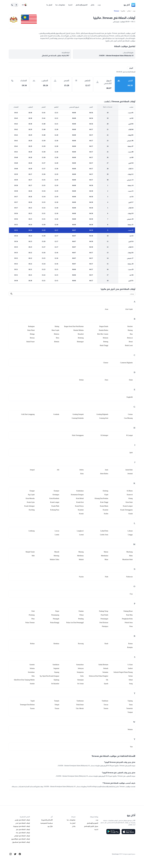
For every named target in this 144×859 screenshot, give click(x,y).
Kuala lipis (31, 502)
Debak (81, 380)
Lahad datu (104, 531)
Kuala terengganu (126, 510)
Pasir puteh (104, 615)
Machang (129, 552)
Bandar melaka (78, 330)
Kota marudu (30, 498)
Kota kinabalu (54, 498)
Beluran (105, 338)
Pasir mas (129, 615)
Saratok (32, 665)
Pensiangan (104, 619)
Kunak (81, 514)
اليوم (131, 68)
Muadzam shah (127, 559)
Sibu (33, 676)
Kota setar (129, 502)
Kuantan (81, 510)
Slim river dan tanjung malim (24, 680)
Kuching (32, 510)
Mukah (81, 559)
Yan (131, 747)
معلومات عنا (60, 5)
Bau (131, 334)
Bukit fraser (30, 342)
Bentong (81, 338)
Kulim (106, 514)
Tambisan (105, 701)
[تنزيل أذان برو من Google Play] (113, 831)
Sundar (32, 684)
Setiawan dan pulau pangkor (98, 676)
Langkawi (80, 531)
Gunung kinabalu (78, 418)
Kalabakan (80, 491)
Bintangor (80, 342)
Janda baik (129, 470)
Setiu (82, 676)
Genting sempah (78, 414)
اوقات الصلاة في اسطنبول (21, 842)
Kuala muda (104, 506)
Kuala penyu (79, 506)
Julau (82, 474)
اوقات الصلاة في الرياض (22, 836)
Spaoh (106, 684)
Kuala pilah (55, 506)
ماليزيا (123, 11)
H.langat (129, 435)
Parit (33, 611)
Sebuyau (81, 668)
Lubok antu (104, 535)
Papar (57, 611)
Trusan (57, 708)
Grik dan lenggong (28, 414)
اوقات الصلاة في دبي (23, 829)
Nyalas (81, 577)
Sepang (56, 672)
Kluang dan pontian (101, 498)
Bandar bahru (103, 330)
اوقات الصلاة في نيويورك (21, 826)
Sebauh (105, 668)
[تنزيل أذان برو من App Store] (128, 831)
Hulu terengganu (78, 435)
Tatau (131, 705)
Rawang (81, 644)
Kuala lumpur (128, 506)
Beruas (32, 338)
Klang (131, 498)
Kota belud (80, 498)
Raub (106, 644)
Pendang (32, 615)
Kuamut (105, 510)
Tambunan (80, 701)
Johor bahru (104, 474)
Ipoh (131, 453)
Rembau (56, 644)
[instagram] (10, 854)
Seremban (31, 672)
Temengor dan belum (27, 705)
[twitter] (15, 854)
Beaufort (81, 334)
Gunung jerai (103, 418)
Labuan (130, 531)
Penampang (55, 615)
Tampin (56, 701)
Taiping (130, 701)
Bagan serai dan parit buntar (74, 326)
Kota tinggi (104, 502)
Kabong (105, 491)
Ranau (130, 644)
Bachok (130, 326)
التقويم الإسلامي (81, 5)
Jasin (106, 470)
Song (131, 684)
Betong (105, 342)
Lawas (57, 531)
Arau (106, 309)
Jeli (58, 470)
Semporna (80, 672)
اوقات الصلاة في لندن (22, 823)
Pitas (33, 619)
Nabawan (129, 577)
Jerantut (130, 474)
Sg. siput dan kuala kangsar (49, 676)
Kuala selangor (29, 506)
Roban (32, 644)
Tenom (106, 708)
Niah (106, 577)
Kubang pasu (54, 510)
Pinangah (56, 619)
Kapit (106, 495)
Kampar (56, 491)
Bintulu (56, 342)
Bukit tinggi (104, 345)
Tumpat (130, 712)
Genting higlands (102, 414)
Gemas (130, 414)
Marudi (56, 552)
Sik (107, 680)
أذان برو (127, 5)
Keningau (56, 495)
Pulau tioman (30, 623)
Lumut (81, 535)
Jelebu (81, 470)
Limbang (32, 531)
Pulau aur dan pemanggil (75, 623)
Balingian (31, 326)
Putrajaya (105, 626)
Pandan (81, 611)
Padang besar (128, 611)
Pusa (131, 626)
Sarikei (130, 668)
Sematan (105, 672)
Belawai (130, 338)
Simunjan (80, 680)
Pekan (81, 615)
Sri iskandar (55, 684)
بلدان (92, 5)
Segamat (56, 668)
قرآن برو (50, 826)
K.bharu (130, 491)
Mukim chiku (54, 559)
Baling (57, 326)
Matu (131, 556)
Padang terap (103, 611)
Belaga (32, 334)
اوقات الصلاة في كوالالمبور (20, 839)
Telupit (57, 705)
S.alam (130, 665)
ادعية (70, 5)
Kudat (131, 514)
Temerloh (129, 708)
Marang (81, 552)
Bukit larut (129, 345)
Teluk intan (80, 705)
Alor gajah (129, 309)
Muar (106, 559)
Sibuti (131, 680)
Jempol (32, 470)
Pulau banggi (54, 623)
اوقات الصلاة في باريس (22, 820)
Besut (131, 342)
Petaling (81, 619)
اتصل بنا (49, 5)
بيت (99, 5)
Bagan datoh (103, 326)
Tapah (32, 701)
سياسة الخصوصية (46, 823)
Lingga (130, 535)
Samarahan (80, 665)
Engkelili (130, 397)
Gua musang (128, 418)
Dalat (131, 380)
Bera (57, 338)
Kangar (32, 491)
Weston (130, 729)
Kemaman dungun (77, 495)
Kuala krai (80, 502)
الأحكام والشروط (47, 820)
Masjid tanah (30, 552)
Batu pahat (31, 330)
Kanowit (130, 495)
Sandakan (56, 665)
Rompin (130, 647)
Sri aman (80, 684)
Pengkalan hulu (127, 619)
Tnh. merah (80, 708)
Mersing (56, 556)
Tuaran (32, 708)
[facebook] (20, 854)
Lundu (57, 535)
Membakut (104, 556)
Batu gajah (55, 330)
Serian (130, 676)
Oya (131, 594)
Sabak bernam (103, 665)
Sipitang (56, 680)
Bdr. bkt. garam (102, 334)
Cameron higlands (126, 363)
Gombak (56, 414)
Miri (33, 556)
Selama (32, 668)
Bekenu (56, 334)
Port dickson (104, 623)
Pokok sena (129, 623)
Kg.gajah (31, 495)
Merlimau (80, 556)
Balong (130, 330)
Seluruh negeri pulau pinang (123, 672)
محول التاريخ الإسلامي (91, 826)
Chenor (105, 363)
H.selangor (104, 435)
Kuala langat (54, 502)
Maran (106, 552)
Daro (106, 380)
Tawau (106, 705)
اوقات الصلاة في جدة (23, 832)
